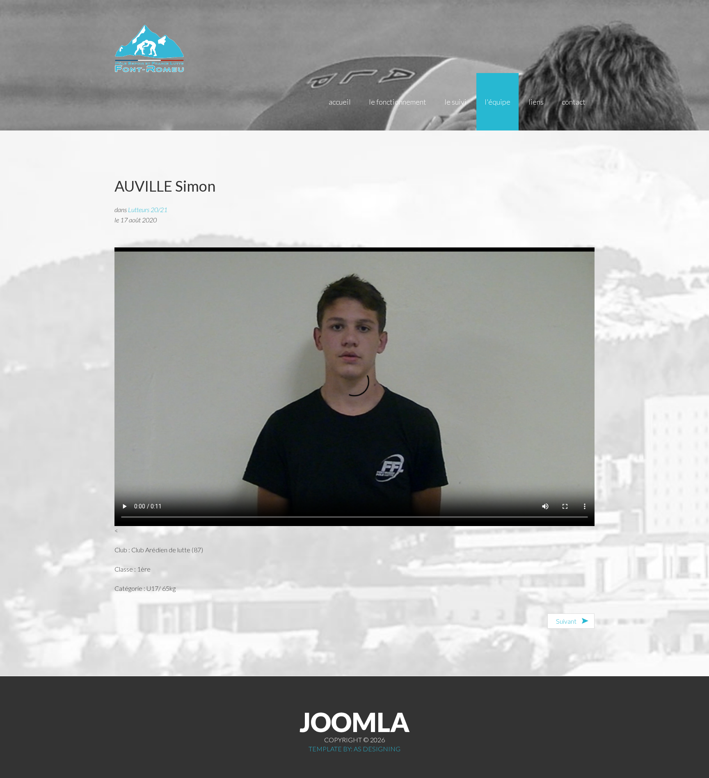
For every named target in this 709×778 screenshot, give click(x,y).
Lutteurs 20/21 (147, 209)
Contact (573, 101)
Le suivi (455, 101)
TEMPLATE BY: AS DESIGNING (354, 749)
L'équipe (497, 101)
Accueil (340, 101)
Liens (536, 101)
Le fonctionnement (397, 101)
